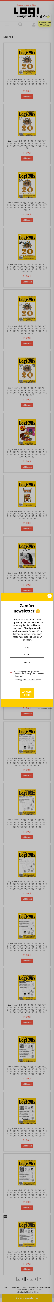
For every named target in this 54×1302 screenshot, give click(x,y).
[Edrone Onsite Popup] (27, 651)
